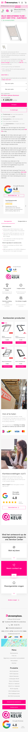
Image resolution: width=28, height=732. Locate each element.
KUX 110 (21, 62)
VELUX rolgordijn (14, 688)
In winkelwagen (14, 110)
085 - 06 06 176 (15, 625)
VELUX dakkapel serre (14, 693)
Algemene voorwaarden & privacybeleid (14, 658)
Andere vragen (12, 600)
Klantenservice (14, 653)
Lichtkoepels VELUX (14, 678)
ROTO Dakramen (14, 673)
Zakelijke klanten (14, 707)
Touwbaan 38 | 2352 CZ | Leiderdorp (15, 622)
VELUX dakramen (14, 671)
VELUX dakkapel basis (14, 691)
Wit (7, 95)
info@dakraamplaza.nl (15, 628)
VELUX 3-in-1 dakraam (14, 686)
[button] (19, 2)
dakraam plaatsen (18, 6)
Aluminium (16, 95)
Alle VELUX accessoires (14, 696)
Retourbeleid (14, 660)
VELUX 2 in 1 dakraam (14, 683)
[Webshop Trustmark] (7, 10)
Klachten (14, 663)
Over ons (14, 655)
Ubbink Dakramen (14, 676)
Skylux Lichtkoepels (14, 681)
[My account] (22, 2)
